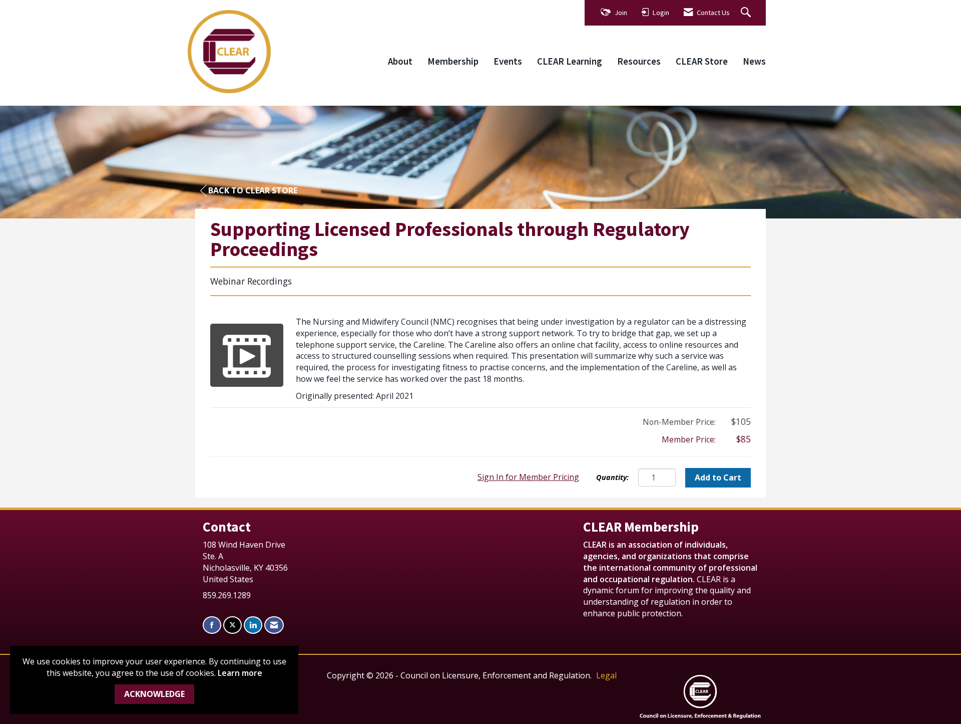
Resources (639, 61)
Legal (606, 675)
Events (508, 61)
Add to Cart (718, 477)
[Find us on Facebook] (212, 625)
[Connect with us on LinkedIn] (253, 625)
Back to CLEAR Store (252, 190)
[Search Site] (747, 13)
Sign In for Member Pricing (528, 476)
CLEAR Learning (569, 61)
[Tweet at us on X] (232, 625)
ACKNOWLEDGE (154, 693)
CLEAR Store (702, 61)
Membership (452, 61)
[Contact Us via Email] (274, 625)
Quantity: (612, 477)
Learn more (240, 672)
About (400, 61)
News (754, 61)
